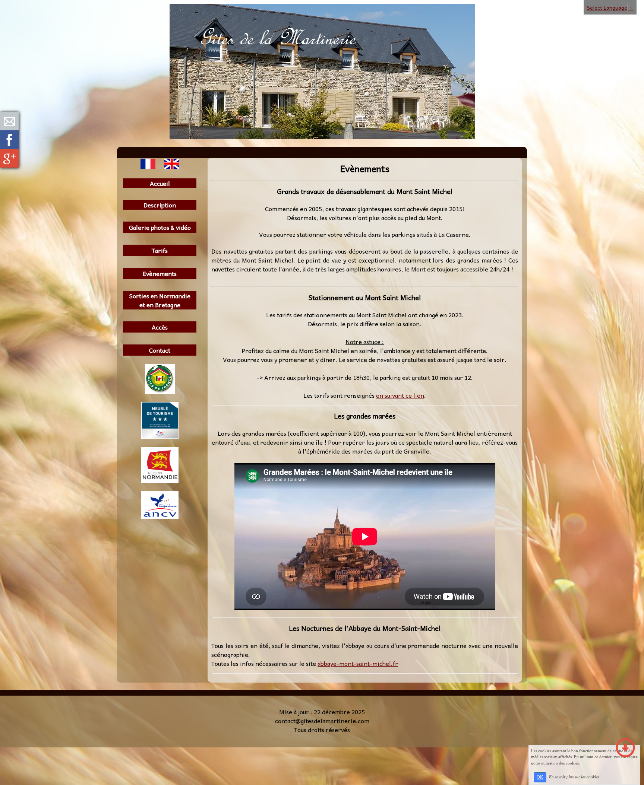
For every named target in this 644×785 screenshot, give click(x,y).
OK (540, 777)
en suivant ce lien (400, 395)
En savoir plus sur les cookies (574, 777)
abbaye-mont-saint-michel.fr (358, 663)
